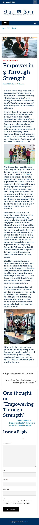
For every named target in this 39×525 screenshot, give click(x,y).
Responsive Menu (35, 2)
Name (6, 470)
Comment (7, 443)
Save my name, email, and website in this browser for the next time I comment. (18, 502)
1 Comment (21, 84)
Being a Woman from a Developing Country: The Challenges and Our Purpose (20, 381)
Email (5, 480)
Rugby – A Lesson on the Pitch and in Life (19, 373)
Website (6, 489)
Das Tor (14, 84)
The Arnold (26, 174)
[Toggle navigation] (5, 23)
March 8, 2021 (7, 84)
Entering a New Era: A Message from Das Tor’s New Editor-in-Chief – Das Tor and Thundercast (22, 423)
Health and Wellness (10, 60)
